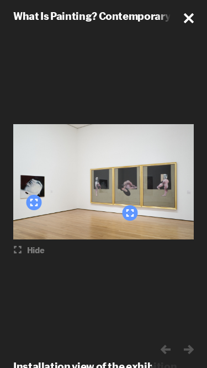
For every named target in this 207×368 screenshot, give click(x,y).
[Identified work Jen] (34, 202)
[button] (189, 18)
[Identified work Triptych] (130, 213)
